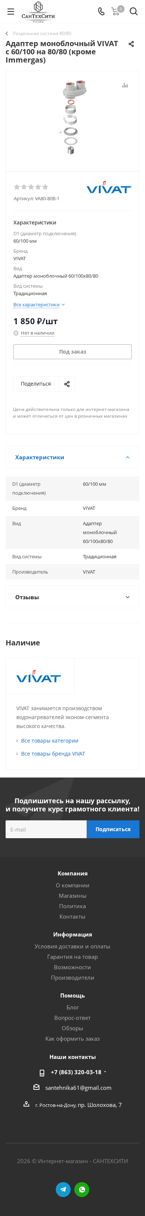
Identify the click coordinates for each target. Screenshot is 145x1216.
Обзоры (72, 1028)
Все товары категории (49, 740)
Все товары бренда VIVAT (53, 753)
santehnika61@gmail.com (78, 1087)
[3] (31, 187)
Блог (73, 1007)
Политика (72, 906)
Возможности (72, 967)
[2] (24, 187)
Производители (72, 977)
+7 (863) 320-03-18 (76, 1072)
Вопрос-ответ (72, 1017)
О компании (73, 885)
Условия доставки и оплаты (72, 946)
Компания (73, 873)
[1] (17, 187)
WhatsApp (81, 1189)
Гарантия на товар (72, 956)
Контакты (72, 916)
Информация (72, 934)
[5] (45, 187)
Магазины (73, 895)
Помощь (72, 995)
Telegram (63, 1189)
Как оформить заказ (72, 1038)
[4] (38, 187)
